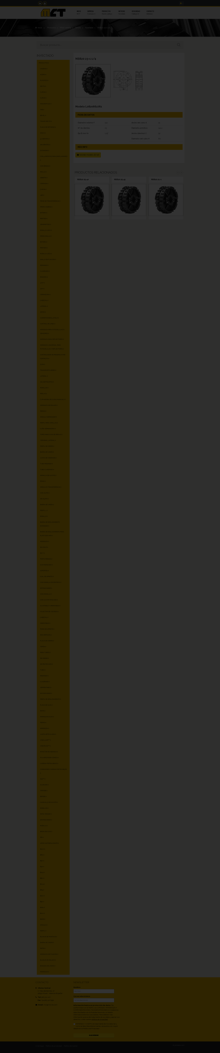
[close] (164, 497)
